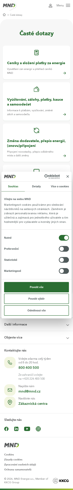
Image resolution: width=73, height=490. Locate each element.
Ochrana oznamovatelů (17, 469)
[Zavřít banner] (67, 176)
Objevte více (13, 337)
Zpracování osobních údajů (20, 464)
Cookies (9, 454)
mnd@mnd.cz (29, 391)
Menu (60, 5)
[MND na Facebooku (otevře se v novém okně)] (6, 428)
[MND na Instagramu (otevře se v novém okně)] (38, 428)
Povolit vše (36, 287)
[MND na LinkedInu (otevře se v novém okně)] (16, 428)
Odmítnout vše (36, 310)
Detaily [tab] (36, 186)
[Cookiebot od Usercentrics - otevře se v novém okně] (45, 176)
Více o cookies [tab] (60, 186)
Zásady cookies (13, 459)
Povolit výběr (36, 298)
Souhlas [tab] (13, 186)
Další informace (15, 324)
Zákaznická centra (32, 403)
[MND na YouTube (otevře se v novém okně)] (27, 428)
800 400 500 (28, 367)
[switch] (64, 249)
